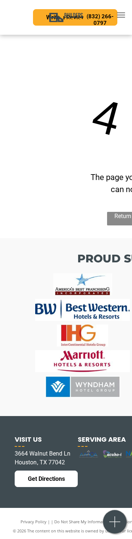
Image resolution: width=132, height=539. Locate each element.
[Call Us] (115, 525)
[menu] (121, 15)
